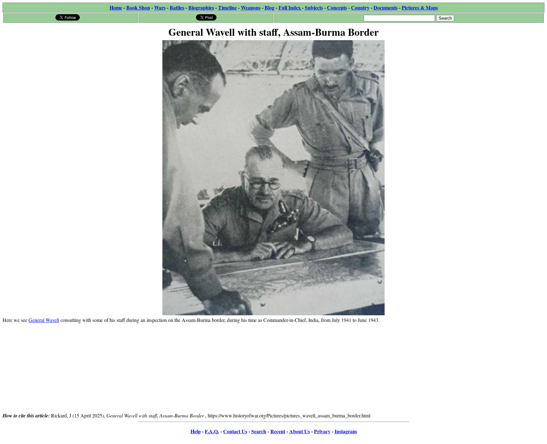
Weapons (251, 7)
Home (116, 7)
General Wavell (43, 320)
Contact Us (235, 431)
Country (360, 7)
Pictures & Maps (420, 7)
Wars (160, 7)
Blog (269, 7)
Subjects (314, 7)
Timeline (227, 7)
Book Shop (138, 7)
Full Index (290, 7)
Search (258, 431)
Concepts (337, 7)
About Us (299, 431)
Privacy (322, 431)
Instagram (346, 431)
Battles (177, 7)
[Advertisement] (273, 367)
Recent (277, 431)
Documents (386, 7)
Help (196, 431)
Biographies (201, 7)
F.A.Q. (212, 431)
